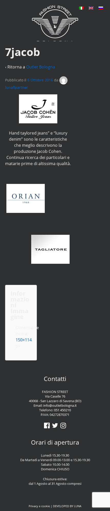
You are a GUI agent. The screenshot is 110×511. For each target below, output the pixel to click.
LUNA (77, 506)
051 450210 (62, 410)
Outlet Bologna (40, 67)
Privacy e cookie (39, 506)
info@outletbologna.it (60, 405)
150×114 (24, 340)
